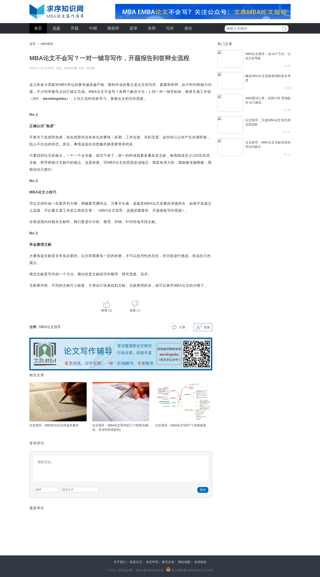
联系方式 (136, 562)
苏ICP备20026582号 (149, 570)
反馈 (207, 327)
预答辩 (113, 28)
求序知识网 (56, 11)
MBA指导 (47, 44)
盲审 (133, 28)
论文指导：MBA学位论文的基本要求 (54, 425)
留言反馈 (168, 562)
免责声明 (152, 562)
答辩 (152, 28)
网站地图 (184, 562)
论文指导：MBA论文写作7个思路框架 (180, 425)
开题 (75, 28)
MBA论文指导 (50, 327)
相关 (188, 28)
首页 (38, 28)
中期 (93, 28)
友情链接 (200, 562)
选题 (56, 28)
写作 (170, 28)
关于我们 (120, 562)
